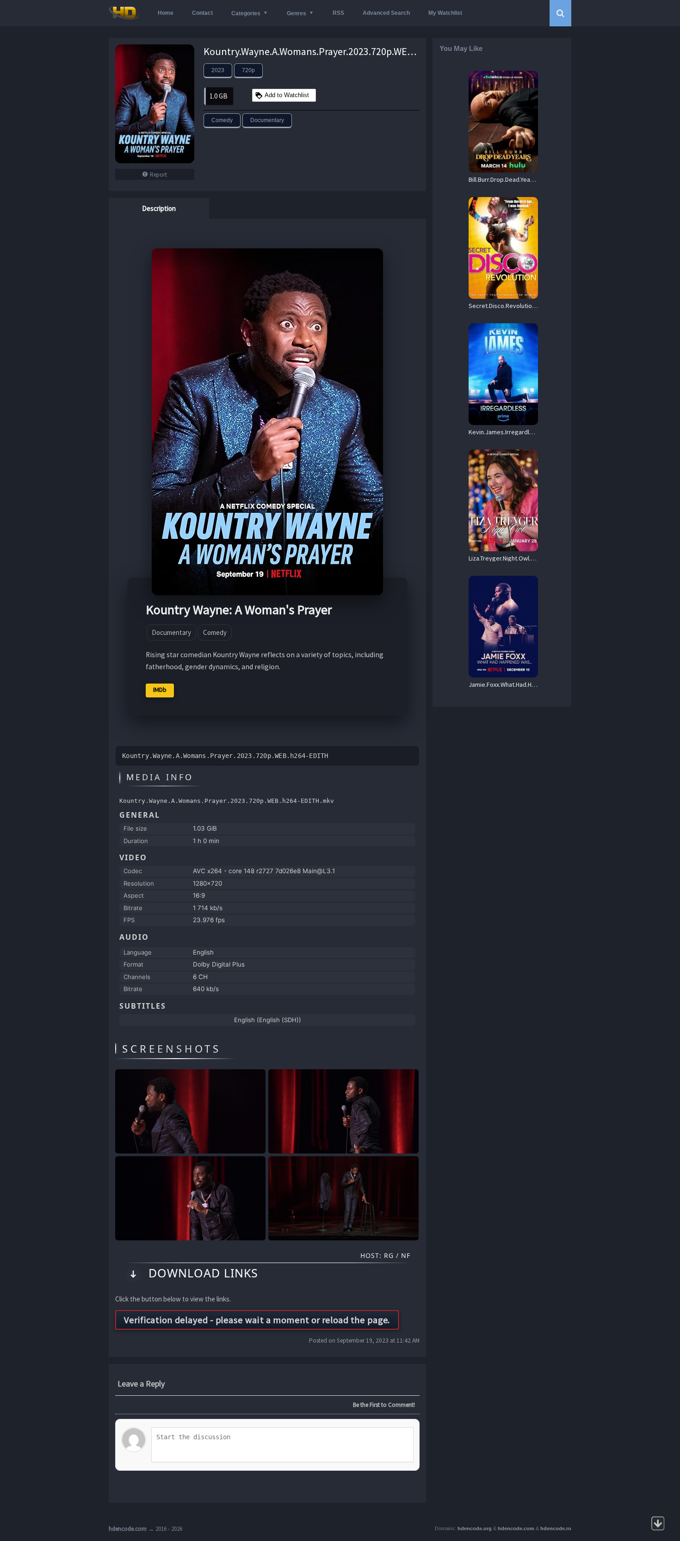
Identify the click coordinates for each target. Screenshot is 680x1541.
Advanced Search (386, 13)
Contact (202, 13)
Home (165, 13)
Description (159, 208)
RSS (338, 13)
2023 (217, 70)
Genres (296, 13)
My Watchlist (445, 13)
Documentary (267, 120)
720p (248, 70)
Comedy (222, 120)
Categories (245, 13)
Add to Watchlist (287, 95)
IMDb (160, 689)
